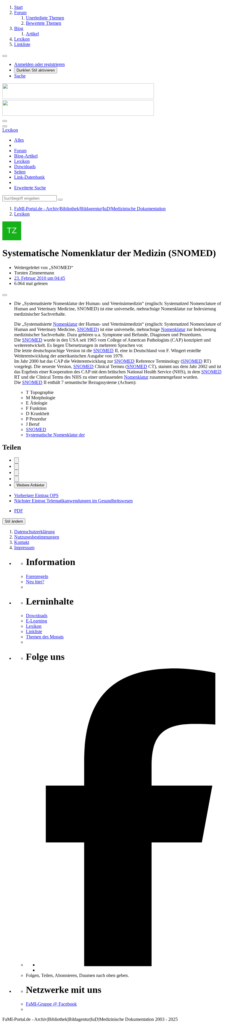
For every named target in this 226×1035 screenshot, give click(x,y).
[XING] (16, 479)
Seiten (20, 171)
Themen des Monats (45, 636)
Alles (19, 140)
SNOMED (87, 329)
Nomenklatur (65, 324)
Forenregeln (37, 576)
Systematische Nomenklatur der (55, 434)
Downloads (25, 166)
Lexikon (22, 161)
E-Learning (36, 620)
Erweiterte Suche (30, 187)
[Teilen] (4, 295)
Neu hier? (35, 581)
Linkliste (34, 631)
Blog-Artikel (26, 155)
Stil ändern (14, 521)
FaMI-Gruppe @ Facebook (51, 1003)
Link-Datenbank (29, 177)
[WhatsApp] (16, 466)
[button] (16, 473)
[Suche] (4, 126)
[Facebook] (16, 460)
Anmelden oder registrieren (39, 64)
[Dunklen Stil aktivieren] (4, 121)
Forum (20, 150)
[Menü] (4, 56)
